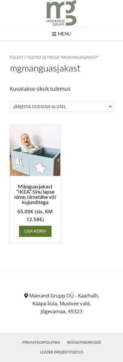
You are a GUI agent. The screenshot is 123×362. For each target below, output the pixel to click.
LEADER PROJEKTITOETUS (61, 352)
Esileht (16, 57)
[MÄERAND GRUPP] (61, 13)
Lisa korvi (35, 231)
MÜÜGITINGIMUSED (84, 342)
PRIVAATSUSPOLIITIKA (41, 342)
